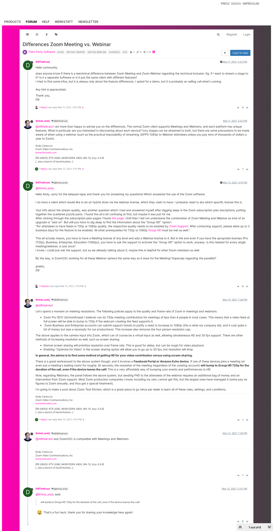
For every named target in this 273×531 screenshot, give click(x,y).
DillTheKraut (43, 61)
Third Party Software (41, 51)
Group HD (154, 230)
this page (118, 218)
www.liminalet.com (46, 152)
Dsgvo (236, 3)
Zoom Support (178, 226)
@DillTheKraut (61, 121)
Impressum (251, 3)
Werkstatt (64, 22)
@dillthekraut (44, 126)
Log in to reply (240, 52)
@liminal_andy (61, 182)
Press (225, 3)
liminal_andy (43, 120)
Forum (31, 22)
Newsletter (88, 22)
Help (46, 22)
